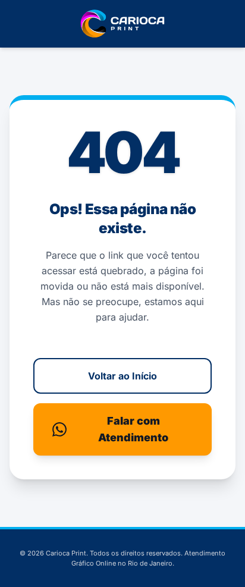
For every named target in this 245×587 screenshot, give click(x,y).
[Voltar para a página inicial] (122, 24)
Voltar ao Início (122, 376)
